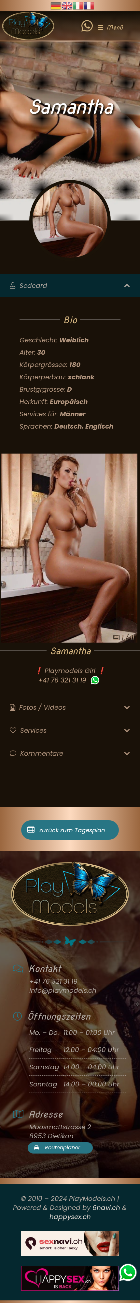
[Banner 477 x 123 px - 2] (70, 1243)
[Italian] (78, 5)
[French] (89, 5)
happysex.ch (70, 1216)
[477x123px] (70, 1278)
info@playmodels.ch (62, 990)
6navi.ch (106, 1207)
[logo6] (28, 26)
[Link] (87, 21)
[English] (67, 5)
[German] (56, 5)
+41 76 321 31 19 (62, 680)
